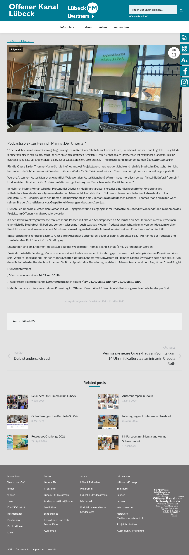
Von (98, 301)
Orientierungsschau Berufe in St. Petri (55, 416)
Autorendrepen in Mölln (137, 395)
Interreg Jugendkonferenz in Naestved (146, 416)
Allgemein (16, 49)
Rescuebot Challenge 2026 (48, 436)
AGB (9, 549)
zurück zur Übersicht (20, 41)
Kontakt (52, 549)
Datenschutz (22, 549)
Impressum (38, 549)
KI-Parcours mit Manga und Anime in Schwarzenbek (145, 439)
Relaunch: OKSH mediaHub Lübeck (53, 395)
